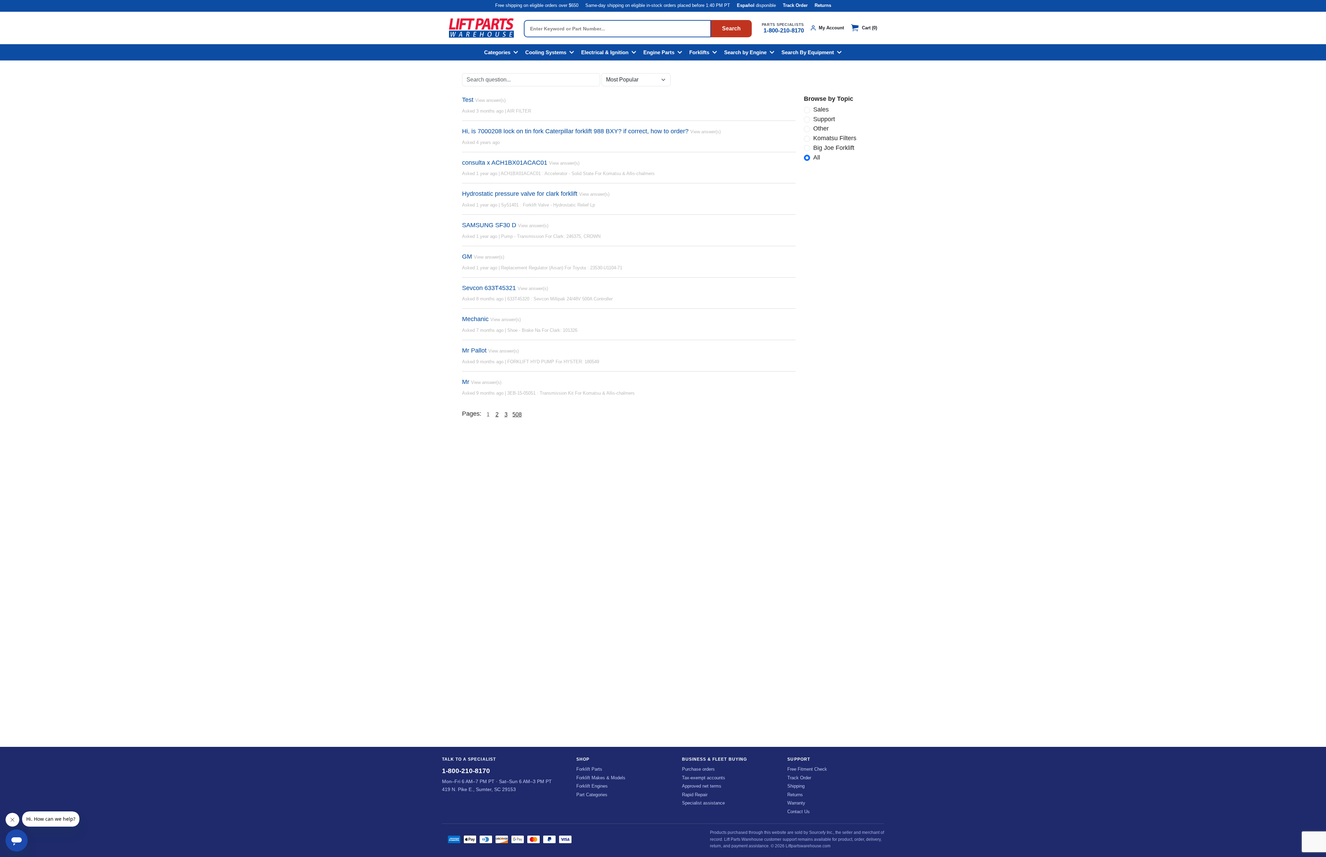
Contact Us (798, 811)
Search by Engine (745, 52)
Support (824, 119)
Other (821, 128)
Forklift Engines (592, 786)
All (816, 157)
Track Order (795, 5)
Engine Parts (658, 52)
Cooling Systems (545, 52)
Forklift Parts (589, 769)
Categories (497, 52)
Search (731, 28)
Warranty (796, 803)
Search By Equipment (807, 52)
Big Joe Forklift (833, 147)
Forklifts (699, 52)
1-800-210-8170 (783, 30)
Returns (823, 5)
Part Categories (591, 794)
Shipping (796, 786)
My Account (831, 27)
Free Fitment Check (807, 769)
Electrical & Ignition (604, 52)
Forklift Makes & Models (600, 777)
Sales (821, 109)
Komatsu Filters (834, 138)
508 (517, 414)
